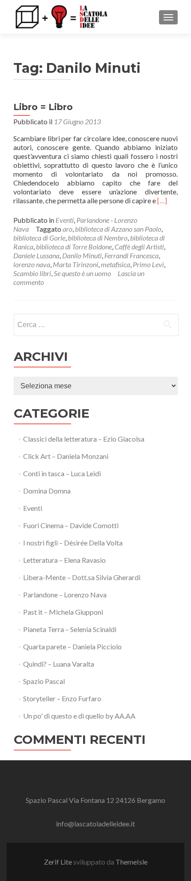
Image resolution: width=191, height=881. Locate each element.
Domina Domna (47, 490)
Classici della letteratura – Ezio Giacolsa (83, 439)
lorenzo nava (31, 264)
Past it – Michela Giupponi (63, 612)
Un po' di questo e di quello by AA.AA (79, 715)
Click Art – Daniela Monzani (65, 456)
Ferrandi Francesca (131, 255)
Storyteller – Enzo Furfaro (62, 698)
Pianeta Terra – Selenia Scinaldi (69, 629)
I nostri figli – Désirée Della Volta (73, 542)
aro (67, 229)
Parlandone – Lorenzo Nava (65, 594)
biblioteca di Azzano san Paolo (118, 229)
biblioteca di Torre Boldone (74, 246)
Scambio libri (32, 273)
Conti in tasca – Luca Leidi (62, 473)
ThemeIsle (131, 861)
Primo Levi (148, 264)
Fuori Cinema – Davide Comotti (71, 525)
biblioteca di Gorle (39, 237)
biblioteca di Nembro (97, 237)
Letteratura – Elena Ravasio (64, 560)
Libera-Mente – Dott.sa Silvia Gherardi (81, 577)
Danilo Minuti (82, 255)
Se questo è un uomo (82, 273)
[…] (162, 200)
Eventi (65, 220)
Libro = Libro (43, 107)
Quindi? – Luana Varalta (58, 664)
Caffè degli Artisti (139, 246)
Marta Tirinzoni (75, 264)
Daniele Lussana (36, 255)
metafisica (115, 264)
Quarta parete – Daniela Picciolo (72, 646)
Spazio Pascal (44, 681)
